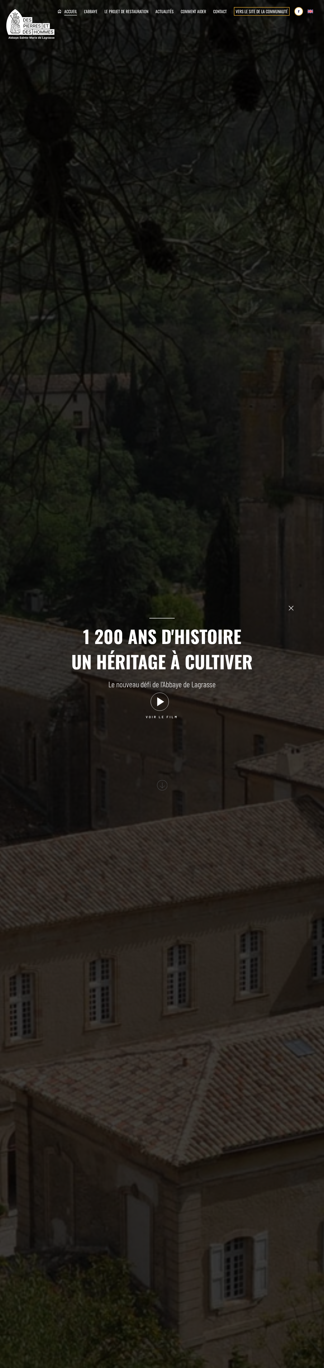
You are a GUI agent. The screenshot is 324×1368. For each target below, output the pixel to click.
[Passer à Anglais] (310, 11)
